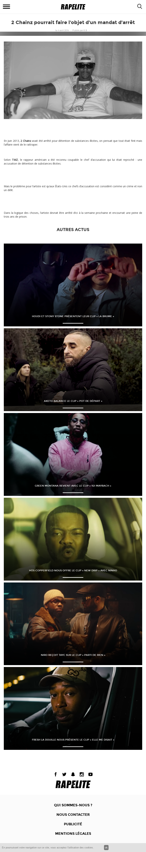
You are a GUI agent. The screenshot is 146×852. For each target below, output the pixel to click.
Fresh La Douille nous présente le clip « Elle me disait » (73, 739)
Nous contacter (73, 815)
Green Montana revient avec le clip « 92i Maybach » (73, 485)
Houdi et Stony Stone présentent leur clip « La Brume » (73, 316)
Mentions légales (73, 834)
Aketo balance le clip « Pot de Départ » (73, 401)
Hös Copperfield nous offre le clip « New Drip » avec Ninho (73, 570)
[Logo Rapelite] (73, 7)
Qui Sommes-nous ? (73, 805)
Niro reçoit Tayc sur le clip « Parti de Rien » (73, 655)
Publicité (73, 824)
